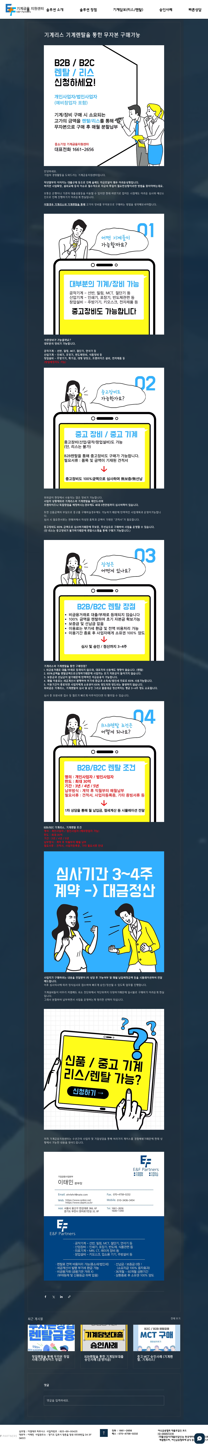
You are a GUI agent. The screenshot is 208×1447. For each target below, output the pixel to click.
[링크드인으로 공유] (61, 1296)
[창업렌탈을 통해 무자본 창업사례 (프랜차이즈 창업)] (51, 1338)
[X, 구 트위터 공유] (53, 1296)
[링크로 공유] (69, 1296)
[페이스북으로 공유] (45, 1296)
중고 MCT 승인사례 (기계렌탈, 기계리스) (155, 1358)
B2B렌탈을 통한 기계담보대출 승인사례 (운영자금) (104, 1358)
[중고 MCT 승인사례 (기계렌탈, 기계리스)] (156, 1338)
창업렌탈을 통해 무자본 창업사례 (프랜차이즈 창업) (50, 1358)
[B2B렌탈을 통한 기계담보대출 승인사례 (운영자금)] (104, 1338)
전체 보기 (175, 1318)
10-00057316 (165, 1436)
